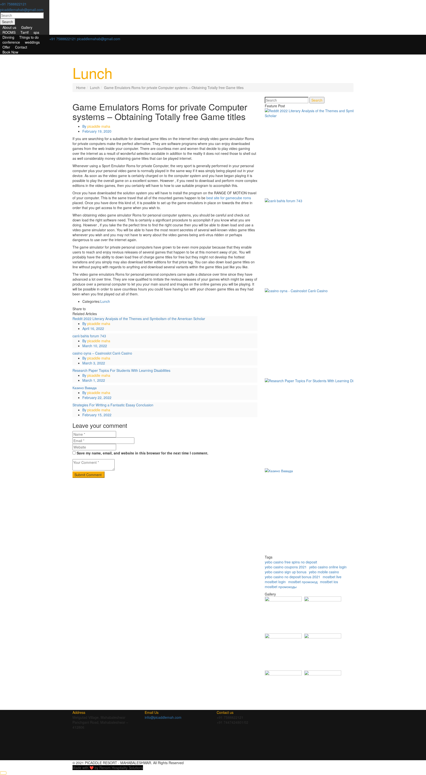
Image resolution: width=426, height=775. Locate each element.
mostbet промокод (303, 581)
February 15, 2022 (96, 414)
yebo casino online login (328, 566)
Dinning (8, 37)
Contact (21, 47)
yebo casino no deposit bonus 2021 (292, 576)
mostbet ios (329, 581)
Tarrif (24, 32)
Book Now (10, 52)
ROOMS (9, 32)
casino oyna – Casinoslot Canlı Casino (102, 353)
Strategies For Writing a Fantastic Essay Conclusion (112, 404)
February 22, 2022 (96, 397)
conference (11, 42)
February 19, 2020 (96, 131)
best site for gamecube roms (228, 197)
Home (81, 87)
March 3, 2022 (93, 362)
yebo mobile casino (324, 571)
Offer (6, 47)
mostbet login (275, 581)
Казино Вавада (84, 387)
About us (9, 27)
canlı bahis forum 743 (89, 335)
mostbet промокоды (281, 586)
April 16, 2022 (93, 328)
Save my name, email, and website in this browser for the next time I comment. (142, 453)
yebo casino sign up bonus (285, 571)
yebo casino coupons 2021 (286, 566)
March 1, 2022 (93, 380)
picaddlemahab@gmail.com (21, 9)
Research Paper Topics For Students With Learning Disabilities (121, 370)
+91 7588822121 (13, 3)
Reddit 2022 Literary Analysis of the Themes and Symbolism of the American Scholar (138, 318)
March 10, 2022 (94, 345)
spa (36, 32)
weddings (32, 42)
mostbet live (332, 576)
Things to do (29, 37)
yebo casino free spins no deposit (291, 561)
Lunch (95, 87)
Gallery (26, 27)
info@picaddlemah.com (163, 717)
